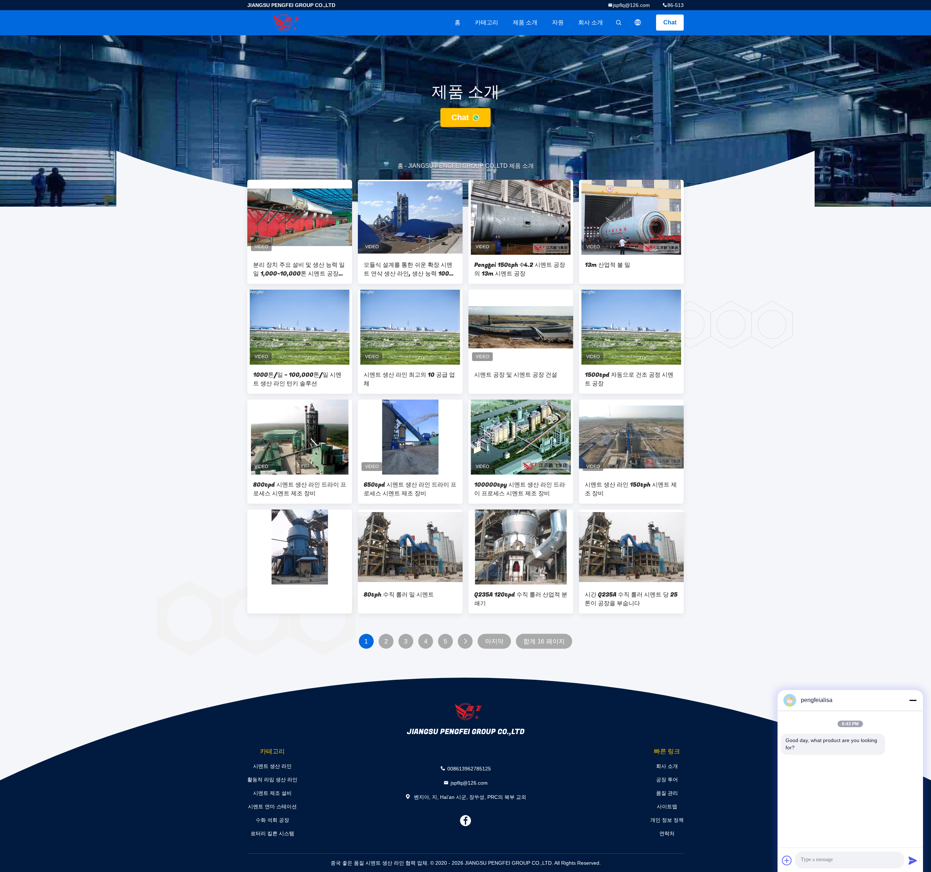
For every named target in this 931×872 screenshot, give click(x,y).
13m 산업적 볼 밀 (607, 265)
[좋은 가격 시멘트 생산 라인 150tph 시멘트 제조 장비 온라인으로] (631, 437)
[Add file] (787, 860)
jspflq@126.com (631, 5)
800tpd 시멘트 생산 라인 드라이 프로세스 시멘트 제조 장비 (299, 489)
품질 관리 (667, 793)
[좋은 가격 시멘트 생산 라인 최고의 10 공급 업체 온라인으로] (410, 327)
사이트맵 (667, 806)
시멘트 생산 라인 (272, 766)
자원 (558, 22)
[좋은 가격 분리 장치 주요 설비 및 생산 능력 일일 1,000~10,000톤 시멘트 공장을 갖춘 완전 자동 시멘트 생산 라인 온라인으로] (299, 217)
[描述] (638, 22)
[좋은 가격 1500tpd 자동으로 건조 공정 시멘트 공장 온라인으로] (631, 327)
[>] (465, 641)
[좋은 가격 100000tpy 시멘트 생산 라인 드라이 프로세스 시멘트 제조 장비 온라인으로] (520, 437)
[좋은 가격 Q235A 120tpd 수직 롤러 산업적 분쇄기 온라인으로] (520, 547)
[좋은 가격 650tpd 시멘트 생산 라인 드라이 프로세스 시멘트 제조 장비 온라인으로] (410, 437)
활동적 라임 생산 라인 (272, 779)
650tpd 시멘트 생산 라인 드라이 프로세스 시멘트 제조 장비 (410, 489)
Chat (669, 22)
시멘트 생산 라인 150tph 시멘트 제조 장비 (631, 489)
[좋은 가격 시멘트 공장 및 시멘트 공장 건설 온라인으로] (520, 327)
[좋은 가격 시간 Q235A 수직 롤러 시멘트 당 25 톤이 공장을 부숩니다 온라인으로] (631, 547)
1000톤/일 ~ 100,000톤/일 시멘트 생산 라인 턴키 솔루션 (297, 379)
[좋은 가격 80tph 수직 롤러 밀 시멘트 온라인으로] (410, 547)
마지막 (494, 641)
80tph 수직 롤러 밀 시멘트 (399, 594)
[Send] (913, 860)
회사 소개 (590, 22)
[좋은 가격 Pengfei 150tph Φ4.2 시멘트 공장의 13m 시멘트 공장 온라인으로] (520, 217)
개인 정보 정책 (667, 820)
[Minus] (912, 700)
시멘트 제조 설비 (272, 793)
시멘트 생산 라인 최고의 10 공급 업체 (409, 379)
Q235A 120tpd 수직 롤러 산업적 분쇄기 (520, 599)
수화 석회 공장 (272, 820)
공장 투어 (667, 779)
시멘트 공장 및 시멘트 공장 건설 (515, 374)
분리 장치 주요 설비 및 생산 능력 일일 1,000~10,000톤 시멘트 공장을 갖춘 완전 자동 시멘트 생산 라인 (299, 269)
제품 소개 (525, 22)
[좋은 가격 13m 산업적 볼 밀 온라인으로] (631, 217)
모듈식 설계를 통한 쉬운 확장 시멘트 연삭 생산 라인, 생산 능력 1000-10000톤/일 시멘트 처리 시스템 (410, 269)
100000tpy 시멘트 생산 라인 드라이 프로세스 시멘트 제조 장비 (519, 489)
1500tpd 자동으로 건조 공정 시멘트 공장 (629, 379)
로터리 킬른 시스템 (272, 833)
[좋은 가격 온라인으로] (299, 547)
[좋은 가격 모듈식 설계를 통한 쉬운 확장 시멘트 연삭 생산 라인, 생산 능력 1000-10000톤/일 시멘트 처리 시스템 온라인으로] (410, 217)
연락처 (667, 833)
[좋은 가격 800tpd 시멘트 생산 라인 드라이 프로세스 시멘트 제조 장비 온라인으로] (299, 437)
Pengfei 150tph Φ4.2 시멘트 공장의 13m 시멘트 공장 (519, 269)
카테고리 (486, 22)
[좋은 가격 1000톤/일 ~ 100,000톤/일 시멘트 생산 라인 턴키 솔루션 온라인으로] (299, 327)
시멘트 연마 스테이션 (272, 806)
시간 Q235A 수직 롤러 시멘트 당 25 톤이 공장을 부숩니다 (631, 599)
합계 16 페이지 (544, 641)
